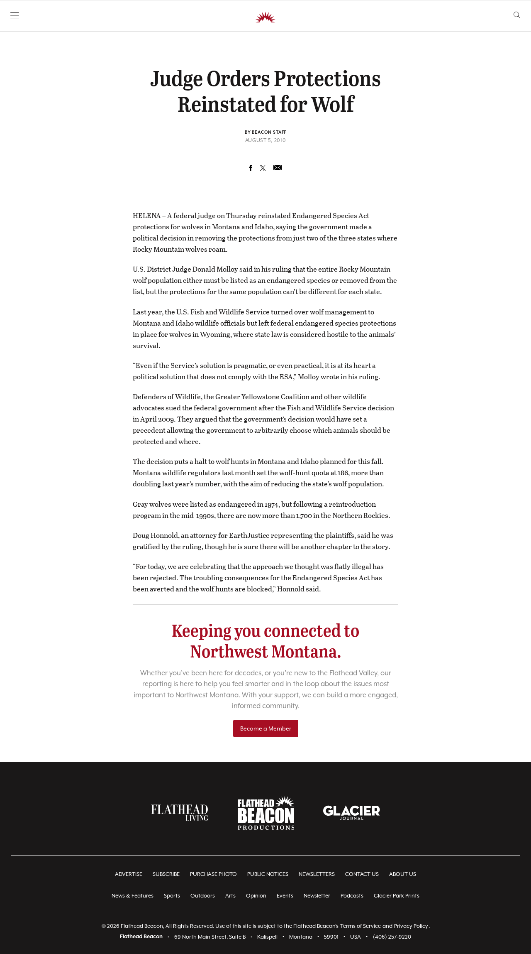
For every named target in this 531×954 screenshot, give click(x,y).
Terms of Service (360, 926)
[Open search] (517, 15)
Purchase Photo (213, 874)
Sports (172, 896)
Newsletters (317, 874)
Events (285, 896)
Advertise (128, 874)
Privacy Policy (411, 926)
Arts (230, 896)
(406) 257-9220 (392, 937)
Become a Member (265, 728)
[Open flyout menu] (15, 16)
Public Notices (267, 874)
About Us (402, 874)
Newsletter (317, 896)
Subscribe (166, 874)
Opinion (256, 896)
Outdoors (202, 896)
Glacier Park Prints (396, 896)
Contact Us (362, 874)
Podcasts (352, 896)
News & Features (132, 896)
